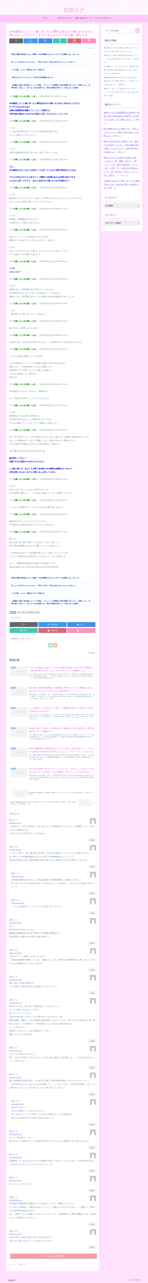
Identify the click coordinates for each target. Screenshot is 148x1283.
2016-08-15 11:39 (15, 953)
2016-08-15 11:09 (15, 850)
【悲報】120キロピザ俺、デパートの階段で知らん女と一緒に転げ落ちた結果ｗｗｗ (121, 184)
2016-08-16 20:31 (15, 1181)
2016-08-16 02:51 (15, 1051)
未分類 (13, 612)
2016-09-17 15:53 (15, 1234)
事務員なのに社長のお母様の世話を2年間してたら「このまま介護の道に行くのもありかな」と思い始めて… (121, 59)
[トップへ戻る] (145, 1280)
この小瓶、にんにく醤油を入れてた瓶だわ (27, 70)
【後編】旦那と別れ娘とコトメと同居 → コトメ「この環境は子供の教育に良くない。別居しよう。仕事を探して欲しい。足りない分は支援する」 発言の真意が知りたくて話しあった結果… (50, 86)
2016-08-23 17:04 (17, 1104)
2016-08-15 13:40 (15, 980)
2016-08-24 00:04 (15, 1200)
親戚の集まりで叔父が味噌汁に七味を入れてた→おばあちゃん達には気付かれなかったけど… (121, 49)
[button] (89, 40)
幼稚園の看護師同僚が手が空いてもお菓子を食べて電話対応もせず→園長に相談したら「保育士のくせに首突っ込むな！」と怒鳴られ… (121, 81)
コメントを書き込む (54, 1256)
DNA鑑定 (22, 612)
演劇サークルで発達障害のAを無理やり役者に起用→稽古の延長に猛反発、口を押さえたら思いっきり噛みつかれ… (121, 116)
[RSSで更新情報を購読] (55, 645)
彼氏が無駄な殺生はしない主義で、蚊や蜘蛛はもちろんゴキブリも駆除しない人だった (45, 54)
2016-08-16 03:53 (15, 1077)
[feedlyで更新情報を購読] (50, 645)
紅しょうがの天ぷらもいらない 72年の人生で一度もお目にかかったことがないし (43, 62)
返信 (92, 840)
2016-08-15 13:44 (17, 876)
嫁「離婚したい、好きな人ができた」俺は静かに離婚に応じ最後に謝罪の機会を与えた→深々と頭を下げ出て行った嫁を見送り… (121, 70)
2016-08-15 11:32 (15, 923)
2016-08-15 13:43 (15, 1003)
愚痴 (38, 612)
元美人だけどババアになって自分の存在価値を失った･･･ (33, 77)
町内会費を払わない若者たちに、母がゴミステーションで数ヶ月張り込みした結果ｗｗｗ (121, 132)
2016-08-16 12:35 (15, 1157)
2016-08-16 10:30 (15, 1134)
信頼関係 (30, 612)
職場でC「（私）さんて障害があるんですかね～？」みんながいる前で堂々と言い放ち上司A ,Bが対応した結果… (121, 92)
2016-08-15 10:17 (15, 823)
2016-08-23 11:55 (17, 903)
